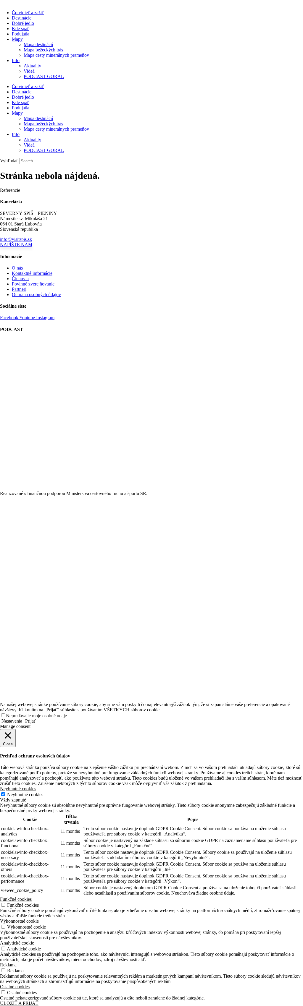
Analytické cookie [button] (17, 942)
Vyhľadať (9, 160)
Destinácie (21, 17)
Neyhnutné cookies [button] (18, 788)
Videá (29, 71)
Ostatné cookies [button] (15, 986)
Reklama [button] (8, 964)
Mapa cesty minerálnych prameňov (56, 55)
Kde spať (20, 28)
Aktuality (32, 65)
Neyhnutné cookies (25, 794)
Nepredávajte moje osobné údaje (36, 715)
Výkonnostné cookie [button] (19, 921)
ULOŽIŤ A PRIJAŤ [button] (19, 1003)
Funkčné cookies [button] (16, 899)
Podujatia (20, 33)
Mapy (17, 39)
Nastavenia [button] (11, 720)
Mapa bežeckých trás (43, 49)
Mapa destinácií (38, 44)
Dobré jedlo (23, 23)
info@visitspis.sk (16, 239)
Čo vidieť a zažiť (28, 12)
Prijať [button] (30, 720)
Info (16, 60)
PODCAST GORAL (44, 76)
